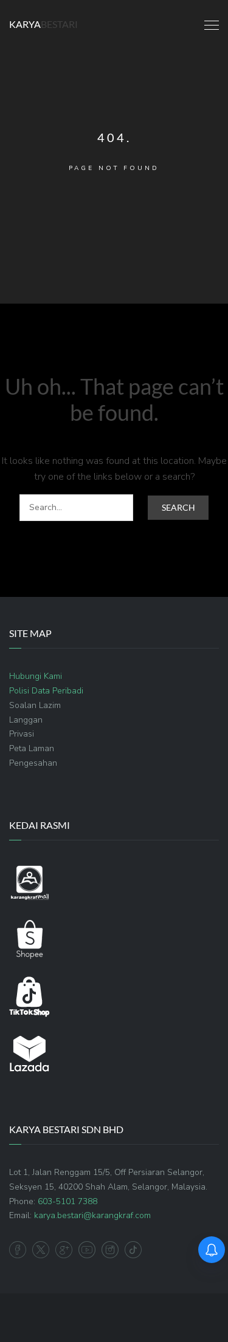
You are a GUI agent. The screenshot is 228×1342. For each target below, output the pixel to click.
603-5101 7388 (67, 1201)
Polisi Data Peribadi (46, 691)
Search (178, 507)
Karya (43, 24)
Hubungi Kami (35, 676)
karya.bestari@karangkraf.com (92, 1215)
